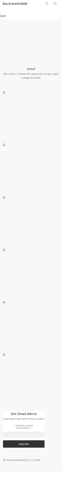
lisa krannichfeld (15, 3)
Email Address (23, 428)
